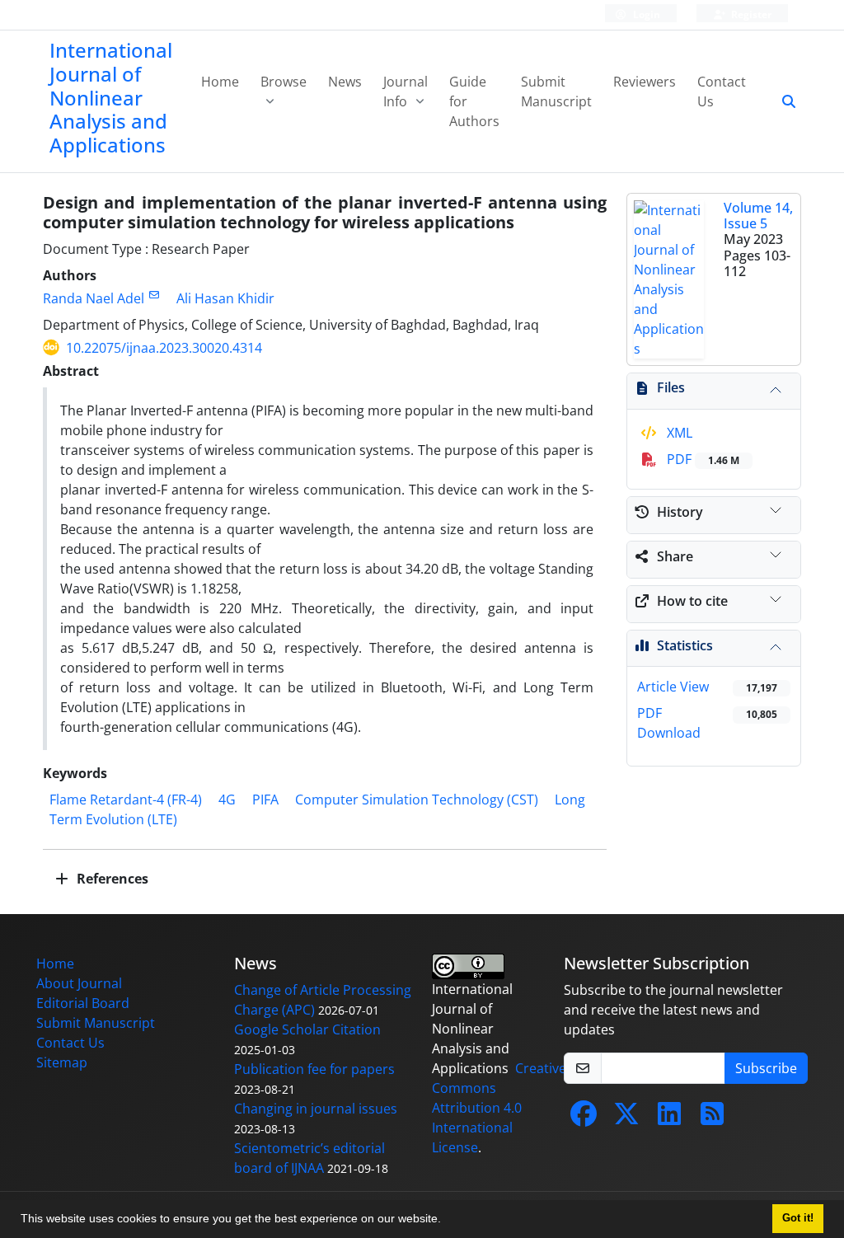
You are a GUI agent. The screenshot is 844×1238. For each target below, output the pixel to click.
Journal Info (405, 91)
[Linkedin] (669, 1118)
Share (675, 556)
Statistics (685, 645)
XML (677, 433)
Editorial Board (82, 1003)
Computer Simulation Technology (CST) (416, 799)
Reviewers (644, 82)
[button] (446, 1220)
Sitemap (61, 1062)
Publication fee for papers (314, 1069)
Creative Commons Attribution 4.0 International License (499, 1107)
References (110, 879)
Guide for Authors (474, 101)
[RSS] (712, 1118)
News (345, 82)
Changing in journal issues (315, 1109)
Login (645, 14)
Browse (283, 82)
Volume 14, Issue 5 (758, 215)
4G (227, 799)
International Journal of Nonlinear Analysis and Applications (110, 97)
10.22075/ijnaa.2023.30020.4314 (164, 348)
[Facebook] (583, 1118)
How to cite (692, 601)
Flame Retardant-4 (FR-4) (125, 799)
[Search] (782, 101)
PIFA (265, 799)
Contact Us (721, 91)
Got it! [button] (798, 1218)
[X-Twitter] (626, 1118)
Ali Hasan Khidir (225, 298)
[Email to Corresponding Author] (154, 295)
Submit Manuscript (556, 91)
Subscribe (766, 1068)
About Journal (79, 983)
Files (671, 387)
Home (220, 82)
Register (750, 14)
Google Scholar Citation (307, 1029)
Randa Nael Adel (93, 298)
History (680, 512)
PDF (701, 459)
